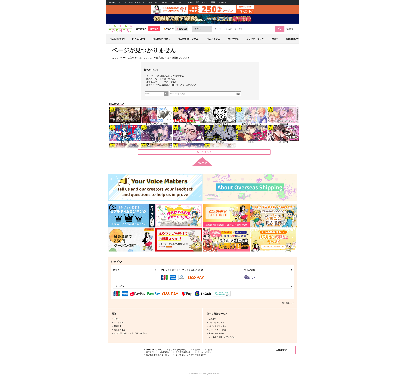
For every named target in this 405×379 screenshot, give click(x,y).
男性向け (169, 28)
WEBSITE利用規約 (154, 349)
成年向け (154, 28)
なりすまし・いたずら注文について (191, 354)
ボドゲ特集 (233, 38)
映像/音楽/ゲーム (294, 38)
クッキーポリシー (205, 352)
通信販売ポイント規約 (202, 349)
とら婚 (137, 2)
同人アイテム (213, 38)
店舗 (131, 2)
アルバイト (222, 2)
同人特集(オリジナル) (188, 38)
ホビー (275, 38)
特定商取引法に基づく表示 (157, 354)
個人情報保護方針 (183, 352)
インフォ (123, 2)
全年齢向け (141, 28)
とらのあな (112, 2)
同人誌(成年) (138, 38)
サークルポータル (150, 2)
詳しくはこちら (288, 303)
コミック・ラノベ (255, 38)
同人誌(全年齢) (117, 38)
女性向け (183, 28)
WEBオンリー (178, 2)
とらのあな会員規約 (177, 349)
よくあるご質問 (192, 2)
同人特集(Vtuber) (161, 38)
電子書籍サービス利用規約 (157, 352)
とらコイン (165, 2)
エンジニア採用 (208, 2)
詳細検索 (289, 28)
